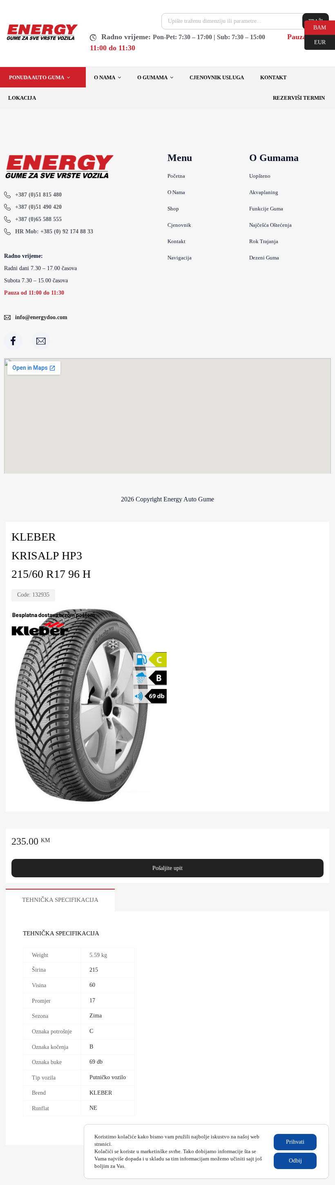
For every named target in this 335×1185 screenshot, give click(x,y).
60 (92, 985)
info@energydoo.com (41, 317)
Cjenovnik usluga (217, 77)
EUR (315, 41)
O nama (104, 77)
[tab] (60, 900)
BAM (315, 27)
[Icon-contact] (41, 341)
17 (92, 1000)
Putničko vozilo (107, 1077)
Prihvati (295, 1142)
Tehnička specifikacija (60, 900)
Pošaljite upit (167, 868)
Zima (95, 1016)
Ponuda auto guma (36, 77)
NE (93, 1108)
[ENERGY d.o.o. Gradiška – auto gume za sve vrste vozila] (42, 39)
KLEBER (100, 1093)
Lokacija (22, 98)
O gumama (152, 77)
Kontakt (273, 77)
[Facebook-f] (13, 341)
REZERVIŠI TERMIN (299, 98)
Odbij (295, 1161)
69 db (96, 1062)
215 (93, 970)
